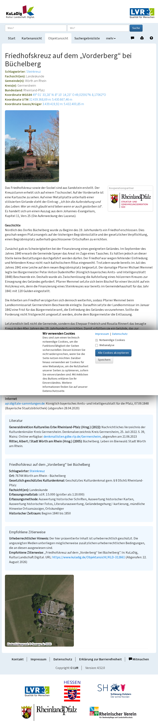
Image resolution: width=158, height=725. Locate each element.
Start (11, 38)
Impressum (38, 659)
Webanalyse (106, 345)
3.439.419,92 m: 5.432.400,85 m (63, 104)
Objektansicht (58, 38)
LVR (75, 668)
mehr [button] (110, 38)
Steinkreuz (33, 71)
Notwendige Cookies (112, 340)
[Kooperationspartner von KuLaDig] (130, 200)
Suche (136, 28)
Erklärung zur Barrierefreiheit (100, 659)
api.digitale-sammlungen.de (25, 403)
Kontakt (18, 659)
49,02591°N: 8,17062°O (90, 95)
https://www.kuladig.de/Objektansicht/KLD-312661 (88, 557)
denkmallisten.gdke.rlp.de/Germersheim (72, 436)
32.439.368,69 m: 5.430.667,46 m (50, 99)
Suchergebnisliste (87, 38)
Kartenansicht (32, 38)
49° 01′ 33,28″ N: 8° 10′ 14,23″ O (53, 95)
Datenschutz (62, 659)
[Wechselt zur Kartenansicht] (79, 611)
